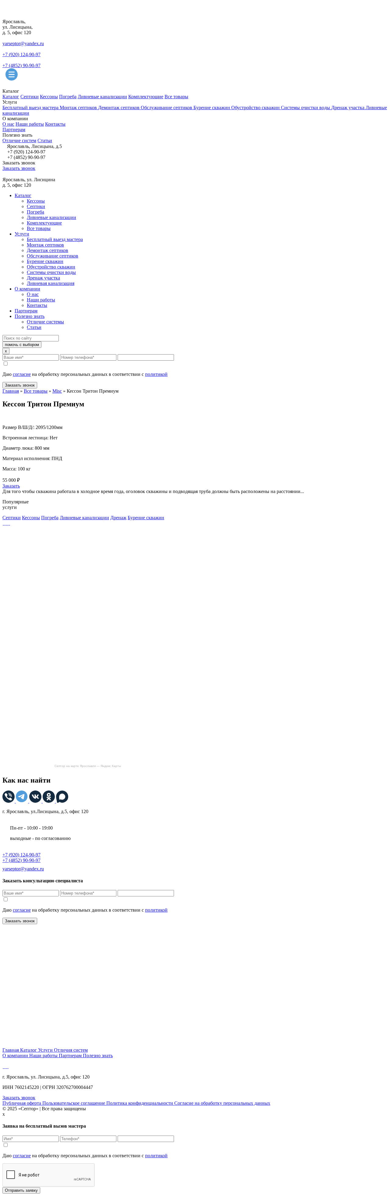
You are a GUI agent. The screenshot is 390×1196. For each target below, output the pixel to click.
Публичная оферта (22, 1103)
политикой (156, 374)
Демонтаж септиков (119, 107)
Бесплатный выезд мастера (31, 107)
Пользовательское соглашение (74, 1103)
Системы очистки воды (306, 107)
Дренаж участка (348, 107)
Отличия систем (71, 1050)
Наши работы (30, 124)
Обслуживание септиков (167, 107)
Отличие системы (45, 321)
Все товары (176, 96)
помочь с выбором (22, 344)
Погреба (67, 96)
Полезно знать (29, 316)
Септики (29, 96)
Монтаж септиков (79, 107)
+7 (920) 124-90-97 (21, 54)
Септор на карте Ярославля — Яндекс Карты (88, 766)
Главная (10, 391)
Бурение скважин (212, 107)
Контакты (55, 124)
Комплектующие (145, 96)
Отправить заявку (21, 1190)
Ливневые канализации (102, 96)
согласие (22, 374)
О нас (8, 124)
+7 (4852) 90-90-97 (21, 65)
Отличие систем (19, 140)
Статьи (44, 140)
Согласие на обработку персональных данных (222, 1103)
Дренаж (118, 517)
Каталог (10, 96)
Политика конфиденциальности (140, 1103)
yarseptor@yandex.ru (23, 43)
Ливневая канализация (50, 283)
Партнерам (13, 129)
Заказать (11, 485)
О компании (27, 288)
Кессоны (49, 96)
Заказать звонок (18, 168)
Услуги (22, 233)
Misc (57, 391)
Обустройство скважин (256, 107)
